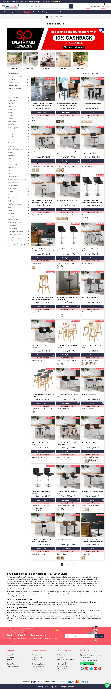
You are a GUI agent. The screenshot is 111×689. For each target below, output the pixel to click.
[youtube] (95, 668)
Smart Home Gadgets (14, 238)
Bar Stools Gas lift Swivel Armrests (68, 200)
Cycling (10, 161)
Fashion (10, 210)
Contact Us (57, 12)
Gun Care (11, 216)
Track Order (61, 668)
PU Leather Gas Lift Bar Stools (91, 443)
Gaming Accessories (14, 176)
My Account (61, 655)
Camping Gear (12, 134)
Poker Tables (12, 189)
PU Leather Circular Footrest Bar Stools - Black (67, 444)
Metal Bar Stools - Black (89, 394)
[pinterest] (99, 668)
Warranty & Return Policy (65, 659)
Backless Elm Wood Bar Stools (41, 152)
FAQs (58, 671)
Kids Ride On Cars (38, 662)
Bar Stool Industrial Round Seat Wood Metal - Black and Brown (42, 201)
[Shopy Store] (10, 6)
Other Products (12, 229)
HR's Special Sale (13, 219)
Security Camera (13, 143)
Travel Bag (11, 137)
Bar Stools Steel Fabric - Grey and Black (92, 250)
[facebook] (82, 668)
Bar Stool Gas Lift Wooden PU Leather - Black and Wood (91, 153)
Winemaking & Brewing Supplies (17, 244)
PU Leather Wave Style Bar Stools (92, 491)
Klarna (9, 662)
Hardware (11, 146)
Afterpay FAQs (12, 657)
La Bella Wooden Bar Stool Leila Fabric (92, 347)
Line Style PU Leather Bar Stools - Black (67, 395)
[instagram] (86, 668)
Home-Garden (12, 122)
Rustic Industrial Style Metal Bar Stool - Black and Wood (42, 540)
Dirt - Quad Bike (13, 186)
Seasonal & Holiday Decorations (17, 179)
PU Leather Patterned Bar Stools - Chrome (67, 492)
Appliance (11, 125)
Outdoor (10, 116)
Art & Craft (11, 201)
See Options (41, 112)
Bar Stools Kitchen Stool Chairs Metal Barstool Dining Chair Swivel (43, 250)
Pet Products (12, 131)
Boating (10, 152)
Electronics (11, 170)
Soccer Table (12, 195)
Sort (85, 74)
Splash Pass (11, 664)
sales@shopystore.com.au (92, 655)
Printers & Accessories (14, 235)
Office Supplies (12, 226)
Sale (28, 12)
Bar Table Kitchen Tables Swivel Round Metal (67, 298)
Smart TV (10, 241)
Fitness (10, 113)
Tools (9, 140)
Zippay (9, 659)
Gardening (11, 119)
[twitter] (91, 668)
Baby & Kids (11, 109)
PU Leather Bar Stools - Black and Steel (42, 444)
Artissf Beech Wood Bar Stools (91, 103)
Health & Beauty (13, 164)
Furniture (10, 103)
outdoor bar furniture (47, 602)
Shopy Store (53, 687)
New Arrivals (12, 100)
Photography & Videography (16, 232)
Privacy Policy (61, 662)
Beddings (11, 106)
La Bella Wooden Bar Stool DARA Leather (67, 347)
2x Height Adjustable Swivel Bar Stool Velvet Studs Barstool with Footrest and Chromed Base (42, 105)
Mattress (34, 659)
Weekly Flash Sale (38, 666)
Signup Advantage (13, 666)
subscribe (99, 636)
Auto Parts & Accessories (15, 204)
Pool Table (11, 192)
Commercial (11, 155)
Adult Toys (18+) (13, 158)
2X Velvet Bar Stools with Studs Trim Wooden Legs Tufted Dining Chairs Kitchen (67, 105)
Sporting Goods (12, 198)
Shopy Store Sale (13, 97)
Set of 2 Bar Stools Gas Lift (65, 540)
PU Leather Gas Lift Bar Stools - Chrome (42, 492)
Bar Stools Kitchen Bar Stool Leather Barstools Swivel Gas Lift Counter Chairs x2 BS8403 (92, 202)
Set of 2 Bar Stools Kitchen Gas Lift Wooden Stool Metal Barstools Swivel (92, 541)
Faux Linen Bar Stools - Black (91, 297)
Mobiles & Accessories (15, 222)
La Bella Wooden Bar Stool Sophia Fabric (43, 395)
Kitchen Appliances (13, 128)
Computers (11, 207)
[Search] (71, 6)
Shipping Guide (62, 664)
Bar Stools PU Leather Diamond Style (66, 250)
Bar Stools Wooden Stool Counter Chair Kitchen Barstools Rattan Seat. (42, 299)
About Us (36, 12)
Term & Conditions (63, 666)
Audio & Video (12, 167)
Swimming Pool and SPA (15, 149)
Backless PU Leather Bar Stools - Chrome (67, 153)
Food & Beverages (13, 183)
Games (10, 173)
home (20, 12)
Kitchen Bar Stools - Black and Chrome (41, 347)
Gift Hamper (11, 213)
